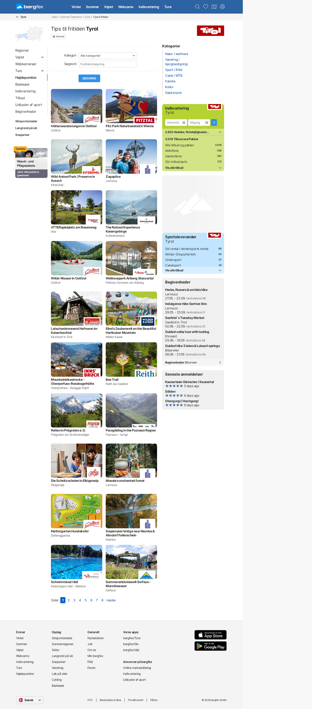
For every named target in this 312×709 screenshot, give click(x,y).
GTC (90, 700)
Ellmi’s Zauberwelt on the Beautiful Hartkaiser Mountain (131, 331)
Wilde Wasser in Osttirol (68, 278)
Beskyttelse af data (110, 700)
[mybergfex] (222, 7)
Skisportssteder (26, 121)
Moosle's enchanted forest (125, 481)
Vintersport (173, 260)
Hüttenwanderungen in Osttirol (73, 126)
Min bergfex (95, 656)
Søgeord (70, 64)
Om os (91, 650)
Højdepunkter (25, 673)
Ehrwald (171, 336)
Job (90, 644)
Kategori (70, 55)
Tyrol (87, 16)
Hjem (55, 16)
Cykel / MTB (174, 75)
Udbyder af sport (134, 679)
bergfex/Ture (131, 638)
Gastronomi (173, 93)
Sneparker (22, 135)
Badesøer (58, 685)
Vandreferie (173, 156)
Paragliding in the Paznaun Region (131, 430)
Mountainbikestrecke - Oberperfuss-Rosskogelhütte (72, 382)
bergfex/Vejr (131, 650)
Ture (167, 7)
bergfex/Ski (131, 644)
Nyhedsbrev (95, 638)
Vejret (108, 7)
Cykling (57, 679)
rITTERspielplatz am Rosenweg (74, 227)
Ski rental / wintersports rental (186, 249)
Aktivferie (172, 151)
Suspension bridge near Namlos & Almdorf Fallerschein (130, 533)
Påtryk (154, 700)
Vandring (57, 668)
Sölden (170, 391)
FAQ (90, 662)
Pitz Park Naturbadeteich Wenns (130, 126)
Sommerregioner (62, 644)
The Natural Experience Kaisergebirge (123, 229)
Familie (170, 81)
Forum (91, 668)
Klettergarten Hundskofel (69, 531)
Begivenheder (181, 362)
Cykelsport (173, 265)
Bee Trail (112, 380)
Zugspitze (113, 177)
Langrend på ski (26, 128)
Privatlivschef (135, 700)
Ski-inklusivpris (176, 162)
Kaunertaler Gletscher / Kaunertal (189, 382)
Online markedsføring (137, 668)
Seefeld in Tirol (176, 322)
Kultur (169, 87)
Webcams (126, 7)
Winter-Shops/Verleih (180, 254)
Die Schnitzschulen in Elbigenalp (74, 481)
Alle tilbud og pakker (179, 145)
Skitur (55, 650)
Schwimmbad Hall (64, 582)
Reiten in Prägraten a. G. (68, 430)
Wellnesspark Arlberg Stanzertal (130, 278)
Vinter (76, 7)
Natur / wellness (176, 54)
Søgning (89, 78)
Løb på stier (59, 673)
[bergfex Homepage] (29, 7)
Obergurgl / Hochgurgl (181, 401)
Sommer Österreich (71, 16)
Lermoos (171, 294)
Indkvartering (149, 7)
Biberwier (172, 350)
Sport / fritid (173, 70)
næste (110, 600)
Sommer (92, 7)
